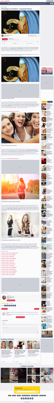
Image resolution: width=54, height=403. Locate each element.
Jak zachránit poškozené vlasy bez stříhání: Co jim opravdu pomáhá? (49, 192)
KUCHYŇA (48, 301)
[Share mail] (15, 305)
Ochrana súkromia (35, 395)
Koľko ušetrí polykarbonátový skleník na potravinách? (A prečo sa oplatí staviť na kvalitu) (49, 247)
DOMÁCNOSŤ (49, 252)
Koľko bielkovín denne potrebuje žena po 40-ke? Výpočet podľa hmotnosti (49, 125)
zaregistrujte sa (22, 314)
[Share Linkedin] (13, 305)
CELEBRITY (11, 3)
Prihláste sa (8, 312)
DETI (47, 237)
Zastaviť (4, 43)
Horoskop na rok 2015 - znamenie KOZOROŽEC (9, 271)
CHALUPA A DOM (49, 285)
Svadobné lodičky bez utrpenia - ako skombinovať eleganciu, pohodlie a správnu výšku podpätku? (50, 146)
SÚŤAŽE (44, 3)
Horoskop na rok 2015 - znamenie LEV (7, 262)
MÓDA (35, 3)
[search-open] (52, 3)
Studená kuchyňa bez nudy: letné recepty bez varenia (50, 310)
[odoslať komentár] (37, 332)
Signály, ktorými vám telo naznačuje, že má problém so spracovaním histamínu (49, 168)
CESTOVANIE (38, 3)
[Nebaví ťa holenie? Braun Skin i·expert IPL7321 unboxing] (33, 379)
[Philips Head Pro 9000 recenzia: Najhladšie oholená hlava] (47, 371)
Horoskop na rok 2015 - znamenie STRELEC (8, 269)
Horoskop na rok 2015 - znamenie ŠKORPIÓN (8, 267)
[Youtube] (48, 1)
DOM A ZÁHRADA (49, 243)
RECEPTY (21, 3)
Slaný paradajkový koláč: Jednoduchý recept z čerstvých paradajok (50, 177)
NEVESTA (48, 142)
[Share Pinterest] (11, 305)
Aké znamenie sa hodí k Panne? (13, 158)
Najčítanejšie (44, 101)
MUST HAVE (48, 150)
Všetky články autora (11, 300)
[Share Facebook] (5, 305)
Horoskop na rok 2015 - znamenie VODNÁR (8, 272)
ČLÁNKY (48, 204)
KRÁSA (9, 3)
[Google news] (30, 398)
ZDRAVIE (24, 3)
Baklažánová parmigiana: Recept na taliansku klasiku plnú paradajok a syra (49, 136)
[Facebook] (47, 1)
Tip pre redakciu (42, 395)
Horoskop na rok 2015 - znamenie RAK (7, 260)
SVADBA (41, 3)
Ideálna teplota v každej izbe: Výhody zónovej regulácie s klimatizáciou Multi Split (49, 295)
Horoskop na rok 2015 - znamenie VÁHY (7, 265)
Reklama (18, 395)
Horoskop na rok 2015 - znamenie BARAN (8, 254)
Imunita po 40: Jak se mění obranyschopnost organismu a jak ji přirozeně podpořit (49, 198)
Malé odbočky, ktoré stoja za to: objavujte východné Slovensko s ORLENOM (49, 223)
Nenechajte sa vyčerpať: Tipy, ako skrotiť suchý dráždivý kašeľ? (49, 206)
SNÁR (32, 3)
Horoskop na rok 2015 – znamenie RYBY (8, 274)
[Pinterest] (51, 1)
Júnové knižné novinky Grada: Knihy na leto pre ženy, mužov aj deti (49, 326)
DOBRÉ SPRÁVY (49, 220)
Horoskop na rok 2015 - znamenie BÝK (7, 256)
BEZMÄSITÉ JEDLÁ (49, 307)
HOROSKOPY (29, 3)
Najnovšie (49, 101)
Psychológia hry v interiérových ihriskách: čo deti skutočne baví (49, 239)
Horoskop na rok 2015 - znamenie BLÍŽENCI (8, 258)
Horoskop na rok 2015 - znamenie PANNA (8, 263)
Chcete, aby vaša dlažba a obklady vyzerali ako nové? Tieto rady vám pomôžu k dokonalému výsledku (49, 256)
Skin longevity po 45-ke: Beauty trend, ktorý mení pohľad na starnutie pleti (50, 130)
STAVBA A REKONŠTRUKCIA (49, 271)
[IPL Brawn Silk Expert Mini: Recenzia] (47, 379)
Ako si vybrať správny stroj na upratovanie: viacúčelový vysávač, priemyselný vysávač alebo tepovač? (49, 264)
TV (45, 3)
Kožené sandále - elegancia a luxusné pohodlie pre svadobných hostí (49, 153)
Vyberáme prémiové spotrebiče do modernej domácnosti (49, 304)
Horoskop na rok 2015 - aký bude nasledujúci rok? (9, 253)
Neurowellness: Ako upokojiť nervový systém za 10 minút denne (49, 183)
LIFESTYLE (15, 3)
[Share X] (9, 305)
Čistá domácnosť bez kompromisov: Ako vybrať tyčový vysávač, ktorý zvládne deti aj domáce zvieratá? (50, 320)
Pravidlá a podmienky (25, 395)
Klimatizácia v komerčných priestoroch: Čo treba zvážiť (49, 281)
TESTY (26, 3)
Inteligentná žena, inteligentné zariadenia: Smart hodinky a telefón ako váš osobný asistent (50, 214)
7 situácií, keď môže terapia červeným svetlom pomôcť (49, 161)
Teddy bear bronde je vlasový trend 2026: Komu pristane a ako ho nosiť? (50, 119)
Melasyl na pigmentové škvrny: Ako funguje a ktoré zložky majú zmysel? (49, 113)
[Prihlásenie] (51, 3)
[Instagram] (49, 1)
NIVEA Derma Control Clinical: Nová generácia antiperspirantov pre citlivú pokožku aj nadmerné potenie (49, 231)
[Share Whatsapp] (7, 305)
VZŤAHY (18, 3)
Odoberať (37, 391)
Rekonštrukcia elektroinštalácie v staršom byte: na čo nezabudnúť (49, 274)
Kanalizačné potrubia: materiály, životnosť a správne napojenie (49, 289)
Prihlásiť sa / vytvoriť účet (20, 317)
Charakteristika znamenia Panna (13, 111)
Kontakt (14, 395)
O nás (10, 395)
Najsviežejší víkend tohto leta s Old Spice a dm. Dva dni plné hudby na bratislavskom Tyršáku (49, 106)
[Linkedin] (52, 1)
